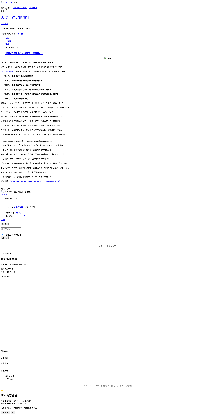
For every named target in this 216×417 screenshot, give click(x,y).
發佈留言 (5, 238)
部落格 (8, 41)
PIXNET (91, 386)
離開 (12, 412)
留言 (21, 207)
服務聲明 (129, 386)
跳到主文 (4, 24)
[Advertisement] (10, 313)
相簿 (7, 38)
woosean (4, 194)
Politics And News (21, 216)
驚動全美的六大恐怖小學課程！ (24, 53)
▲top (3, 220)
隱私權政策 (120, 386)
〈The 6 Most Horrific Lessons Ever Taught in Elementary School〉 (35, 181)
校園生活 (18, 213)
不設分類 (19, 34)
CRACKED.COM (7, 72)
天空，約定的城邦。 (17, 17)
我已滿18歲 (5, 412)
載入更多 (5, 224)
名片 (7, 44)
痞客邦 (16, 207)
